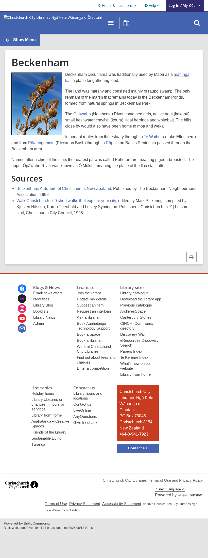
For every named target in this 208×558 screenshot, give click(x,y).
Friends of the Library (48, 432)
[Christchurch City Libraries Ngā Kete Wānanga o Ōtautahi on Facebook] (22, 288)
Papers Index (131, 351)
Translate (195, 495)
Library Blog (43, 305)
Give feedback (85, 422)
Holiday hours (42, 393)
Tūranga (38, 444)
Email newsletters (48, 293)
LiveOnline (82, 410)
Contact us (82, 404)
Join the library (89, 293)
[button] (116, 5)
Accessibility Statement (121, 503)
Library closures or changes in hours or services (47, 404)
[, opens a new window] (21, 491)
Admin (38, 323)
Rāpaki (112, 143)
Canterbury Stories (135, 317)
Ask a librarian (88, 317)
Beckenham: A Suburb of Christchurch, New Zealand (63, 188)
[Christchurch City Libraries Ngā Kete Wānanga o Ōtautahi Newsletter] (22, 328)
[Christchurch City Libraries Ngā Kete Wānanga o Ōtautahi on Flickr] (22, 298)
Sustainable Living (46, 438)
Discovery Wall (132, 334)
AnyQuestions (85, 416)
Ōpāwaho (82, 114)
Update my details (92, 299)
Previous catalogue (136, 305)
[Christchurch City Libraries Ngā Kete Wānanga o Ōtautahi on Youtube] (22, 318)
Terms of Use (56, 503)
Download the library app (140, 299)
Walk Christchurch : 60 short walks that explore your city (66, 201)
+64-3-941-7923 (133, 434)
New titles (41, 299)
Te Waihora (154, 137)
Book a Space (88, 334)
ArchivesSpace (133, 311)
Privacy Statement (84, 503)
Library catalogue (134, 293)
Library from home (135, 374)
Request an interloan (94, 311)
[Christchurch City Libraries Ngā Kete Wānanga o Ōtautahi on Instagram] (22, 308)
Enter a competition (93, 368)
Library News (44, 317)
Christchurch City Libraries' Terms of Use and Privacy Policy (153, 480)
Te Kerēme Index (134, 357)
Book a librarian (89, 340)
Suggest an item (90, 305)
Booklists (40, 311)
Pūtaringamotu (41, 143)
